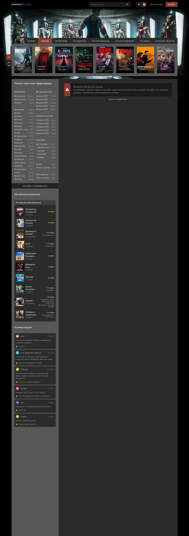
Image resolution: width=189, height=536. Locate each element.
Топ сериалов (79, 40)
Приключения (20, 156)
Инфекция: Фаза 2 (27, 424)
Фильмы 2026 (42, 96)
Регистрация (156, 4)
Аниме (39, 164)
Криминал (18, 142)
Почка (22, 346)
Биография (19, 109)
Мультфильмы (42, 174)
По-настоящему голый (30, 363)
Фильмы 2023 (42, 106)
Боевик (17, 113)
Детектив (18, 123)
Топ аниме (144, 40)
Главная (31, 40)
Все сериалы (41, 144)
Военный (18, 119)
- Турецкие (41, 154)
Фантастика (19, 176)
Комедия (18, 139)
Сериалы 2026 (42, 120)
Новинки (45, 40)
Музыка (17, 149)
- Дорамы (40, 157)
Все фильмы (19, 96)
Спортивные (20, 162)
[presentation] (9, 62)
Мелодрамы (19, 146)
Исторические (20, 136)
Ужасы (17, 172)
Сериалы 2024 (42, 126)
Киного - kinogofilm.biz (118, 99)
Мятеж (22, 410)
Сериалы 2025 (42, 123)
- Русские (40, 150)
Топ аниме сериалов (165, 40)
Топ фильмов (61, 40)
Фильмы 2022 (42, 109)
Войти (172, 4)
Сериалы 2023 (42, 130)
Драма (17, 132)
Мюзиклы (18, 152)
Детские (18, 126)
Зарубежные (20, 99)
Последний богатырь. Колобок (34, 396)
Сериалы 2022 (42, 133)
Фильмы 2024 (42, 102)
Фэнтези (18, 179)
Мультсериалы (42, 178)
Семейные (19, 159)
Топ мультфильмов (100, 40)
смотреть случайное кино (35, 186)
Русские (18, 102)
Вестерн (18, 116)
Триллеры (18, 166)
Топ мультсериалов (124, 40)
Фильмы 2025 (42, 99)
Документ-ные (21, 129)
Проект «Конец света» (30, 382)
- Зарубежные (42, 147)
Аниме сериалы (43, 167)
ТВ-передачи (20, 169)
